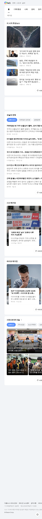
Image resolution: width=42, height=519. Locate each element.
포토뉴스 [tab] (11, 325)
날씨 (23, 3)
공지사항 (33, 503)
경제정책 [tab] (37, 120)
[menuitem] (9, 9)
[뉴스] (9, 3)
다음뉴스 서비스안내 (10, 503)
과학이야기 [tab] (12, 120)
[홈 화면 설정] (37, 514)
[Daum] (5, 3)
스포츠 (18, 3)
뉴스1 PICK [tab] (32, 325)
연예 (13, 3)
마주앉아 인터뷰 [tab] (25, 120)
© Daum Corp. (9, 512)
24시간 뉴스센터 (24, 503)
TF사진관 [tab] (21, 325)
